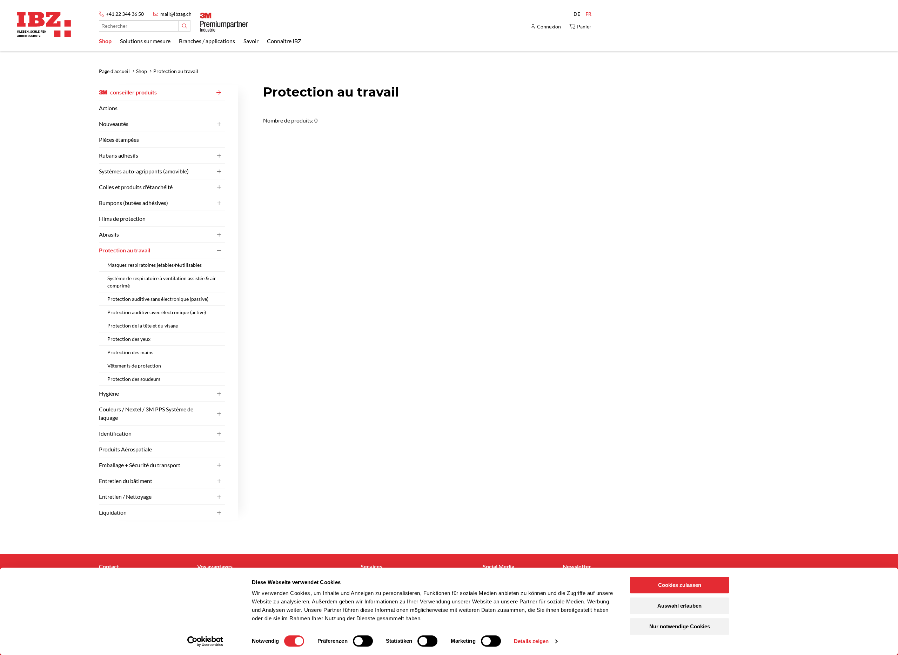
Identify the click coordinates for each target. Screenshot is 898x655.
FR (588, 14)
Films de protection (122, 218)
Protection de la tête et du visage (142, 326)
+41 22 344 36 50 (125, 14)
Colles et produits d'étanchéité (136, 187)
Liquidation (113, 512)
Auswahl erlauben (679, 606)
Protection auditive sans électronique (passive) (157, 299)
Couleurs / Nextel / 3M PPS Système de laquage (146, 413)
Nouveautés (113, 123)
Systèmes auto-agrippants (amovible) (144, 171)
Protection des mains (130, 352)
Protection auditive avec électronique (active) (156, 312)
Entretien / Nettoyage (125, 496)
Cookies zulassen (679, 585)
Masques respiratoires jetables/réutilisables (154, 265)
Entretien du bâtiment (125, 480)
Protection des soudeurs (133, 379)
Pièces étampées (119, 139)
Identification (115, 433)
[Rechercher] (184, 26)
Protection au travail (124, 250)
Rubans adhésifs (118, 155)
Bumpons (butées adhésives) (133, 202)
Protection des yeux (128, 339)
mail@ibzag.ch (176, 14)
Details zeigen (531, 641)
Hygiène (109, 393)
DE (577, 14)
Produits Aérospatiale (125, 449)
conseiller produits (133, 92)
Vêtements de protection (134, 366)
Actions (108, 108)
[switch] (363, 641)
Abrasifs (109, 234)
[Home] (44, 24)
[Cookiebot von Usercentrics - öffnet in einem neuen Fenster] (205, 641)
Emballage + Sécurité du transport (139, 465)
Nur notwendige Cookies (679, 626)
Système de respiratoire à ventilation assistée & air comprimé (161, 282)
